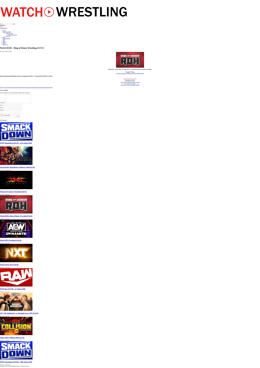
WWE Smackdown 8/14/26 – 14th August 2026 (16, 362)
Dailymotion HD (131, 73)
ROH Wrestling (17, 87)
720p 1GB (131, 82)
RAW (4, 37)
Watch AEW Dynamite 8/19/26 (10, 240)
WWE (51, 87)
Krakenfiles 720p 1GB (130, 80)
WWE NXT (8, 36)
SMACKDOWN (6, 38)
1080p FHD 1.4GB (125, 82)
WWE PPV (7, 33)
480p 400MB (136, 82)
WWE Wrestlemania (12, 34)
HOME (4, 30)
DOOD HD (141, 73)
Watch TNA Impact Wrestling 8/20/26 (13, 192)
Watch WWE (5, 32)
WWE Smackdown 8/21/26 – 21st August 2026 (16, 143)
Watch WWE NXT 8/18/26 (9, 265)
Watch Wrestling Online (34, 87)
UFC (4, 41)
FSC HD (137, 73)
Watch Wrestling (24, 87)
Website (1, 110)
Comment (2, 102)
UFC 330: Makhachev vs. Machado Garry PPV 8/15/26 (19, 313)
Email (1, 107)
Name (1, 105)
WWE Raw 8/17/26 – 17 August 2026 (12, 289)
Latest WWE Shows (9, 87)
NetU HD (125, 73)
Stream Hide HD (119, 73)
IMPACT (5, 42)
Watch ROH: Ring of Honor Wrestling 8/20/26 (16, 216)
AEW (4, 39)
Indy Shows (5, 44)
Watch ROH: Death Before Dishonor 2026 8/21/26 (17, 167)
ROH (4, 43)
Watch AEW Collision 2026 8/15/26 (12, 338)
